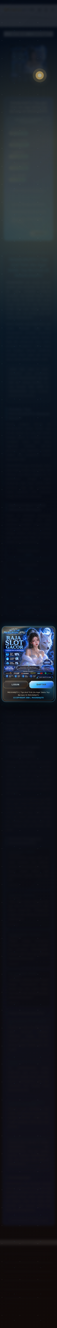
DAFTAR (41, 684)
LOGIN (15, 684)
